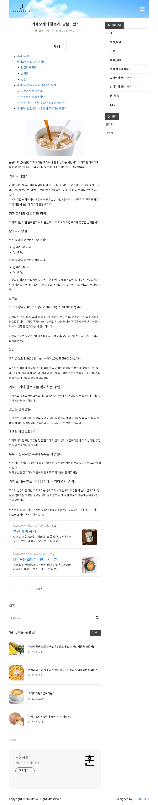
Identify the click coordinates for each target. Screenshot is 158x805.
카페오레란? (23, 56)
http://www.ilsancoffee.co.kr (31, 525)
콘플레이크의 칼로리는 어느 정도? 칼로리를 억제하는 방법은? (62, 670)
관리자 (109, 124)
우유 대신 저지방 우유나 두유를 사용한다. (44, 102)
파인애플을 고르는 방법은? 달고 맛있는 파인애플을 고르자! (61, 646)
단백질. (25, 73)
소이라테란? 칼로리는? (41, 693)
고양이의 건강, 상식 (121, 78)
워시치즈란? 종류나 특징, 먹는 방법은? (49, 716)
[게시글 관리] (25, 589)
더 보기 (95, 632)
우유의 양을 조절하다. (33, 96)
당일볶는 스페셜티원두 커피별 (35, 560)
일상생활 (22, 758)
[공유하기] (20, 589)
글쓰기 (109, 133)
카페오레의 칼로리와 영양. (31, 62)
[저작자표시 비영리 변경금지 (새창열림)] (51, 589)
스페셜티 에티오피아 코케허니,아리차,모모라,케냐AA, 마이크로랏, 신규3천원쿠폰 (42, 567)
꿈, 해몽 (114, 96)
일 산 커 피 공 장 (24, 532)
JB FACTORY (141, 799)
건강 (112, 51)
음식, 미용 (44, 30)
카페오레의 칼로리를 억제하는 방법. (37, 85)
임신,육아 (115, 42)
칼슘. (24, 79)
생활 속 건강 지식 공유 (27, 762)
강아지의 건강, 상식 (121, 86)
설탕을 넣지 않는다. (32, 91)
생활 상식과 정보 (119, 69)
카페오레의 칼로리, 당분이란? (55, 24)
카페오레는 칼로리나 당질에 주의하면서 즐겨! (42, 108)
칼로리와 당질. (29, 67)
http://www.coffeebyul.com (30, 553)
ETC (112, 104)
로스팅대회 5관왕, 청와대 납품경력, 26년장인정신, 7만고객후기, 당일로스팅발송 (42, 539)
